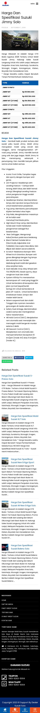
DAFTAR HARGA (7, 604)
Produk (5, 27)
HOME (4, 600)
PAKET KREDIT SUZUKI (9, 608)
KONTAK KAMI (7, 620)
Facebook (19, 358)
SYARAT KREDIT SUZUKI (10, 616)
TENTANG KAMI (7, 612)
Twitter (30, 358)
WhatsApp (8, 361)
